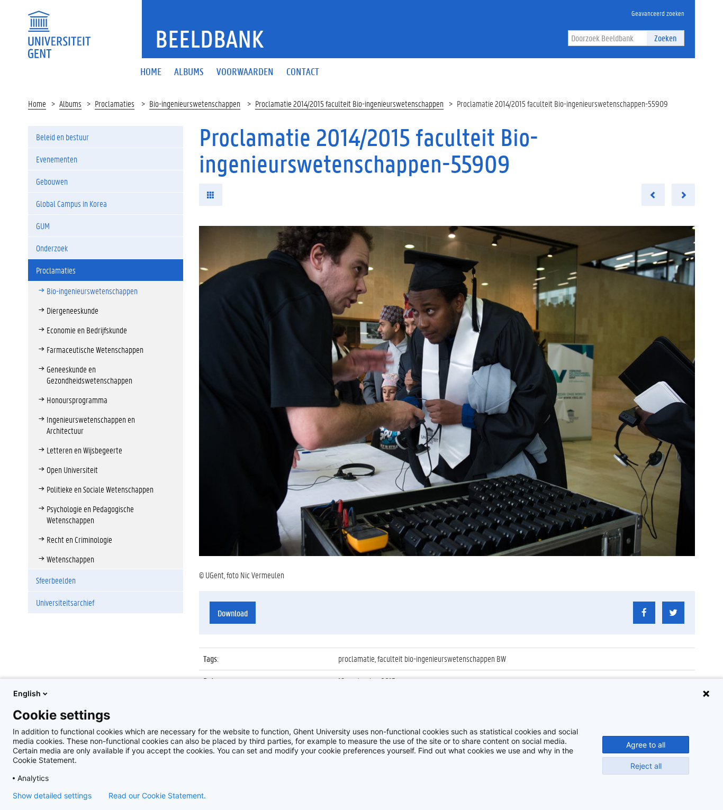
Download (233, 612)
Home (37, 103)
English (27, 693)
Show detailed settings (52, 795)
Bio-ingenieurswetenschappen (194, 103)
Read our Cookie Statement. (157, 795)
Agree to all (645, 744)
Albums (70, 103)
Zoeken (665, 37)
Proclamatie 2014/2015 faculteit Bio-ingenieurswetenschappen (349, 103)
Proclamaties (114, 103)
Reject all (646, 765)
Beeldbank (209, 38)
